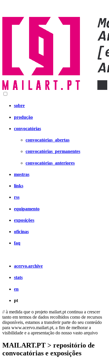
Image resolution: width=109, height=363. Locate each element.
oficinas (21, 231)
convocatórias (27, 128)
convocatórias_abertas (47, 139)
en (16, 289)
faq (17, 242)
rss (16, 197)
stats (18, 277)
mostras (21, 174)
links (18, 185)
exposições (24, 220)
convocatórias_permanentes (53, 151)
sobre (19, 105)
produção (23, 117)
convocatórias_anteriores (50, 162)
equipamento (27, 208)
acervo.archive (28, 265)
